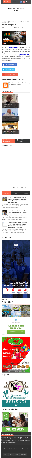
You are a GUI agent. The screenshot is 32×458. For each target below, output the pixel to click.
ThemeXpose (20, 450)
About (11, 454)
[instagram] (26, 2)
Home (5, 454)
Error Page (23, 454)
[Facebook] (21, 2)
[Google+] (24, 2)
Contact (16, 454)
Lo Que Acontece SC (18, 448)
